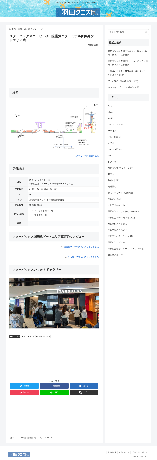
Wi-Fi (110, 118)
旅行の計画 (113, 180)
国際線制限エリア (44, 337)
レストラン (16, 337)
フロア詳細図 (114, 137)
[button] (146, 32)
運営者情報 (112, 452)
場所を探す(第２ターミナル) (121, 168)
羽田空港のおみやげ (117, 230)
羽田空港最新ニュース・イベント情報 (126, 248)
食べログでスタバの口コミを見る (83, 257)
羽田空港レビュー (116, 242)
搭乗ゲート (113, 174)
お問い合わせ (124, 452)
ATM (110, 106)
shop (110, 112)
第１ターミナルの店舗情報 (120, 193)
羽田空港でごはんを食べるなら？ (123, 211)
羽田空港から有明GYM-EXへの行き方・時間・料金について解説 (127, 53)
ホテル (111, 143)
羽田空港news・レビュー (120, 205)
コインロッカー (115, 124)
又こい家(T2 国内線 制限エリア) (123, 81)
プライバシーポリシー (140, 452)
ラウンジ (112, 155)
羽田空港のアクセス (117, 224)
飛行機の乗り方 (115, 255)
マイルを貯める (115, 149)
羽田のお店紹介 (115, 199)
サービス (112, 131)
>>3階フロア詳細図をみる (87, 156)
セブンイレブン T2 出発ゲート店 (123, 87)
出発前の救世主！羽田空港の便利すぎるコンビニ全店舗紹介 (128, 73)
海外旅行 (112, 186)
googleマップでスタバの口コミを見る (81, 247)
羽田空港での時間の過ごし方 (121, 217)
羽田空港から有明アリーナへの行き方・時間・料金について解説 (128, 63)
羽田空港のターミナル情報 (120, 236)
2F (25, 337)
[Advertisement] (54, 65)
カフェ (32, 337)
